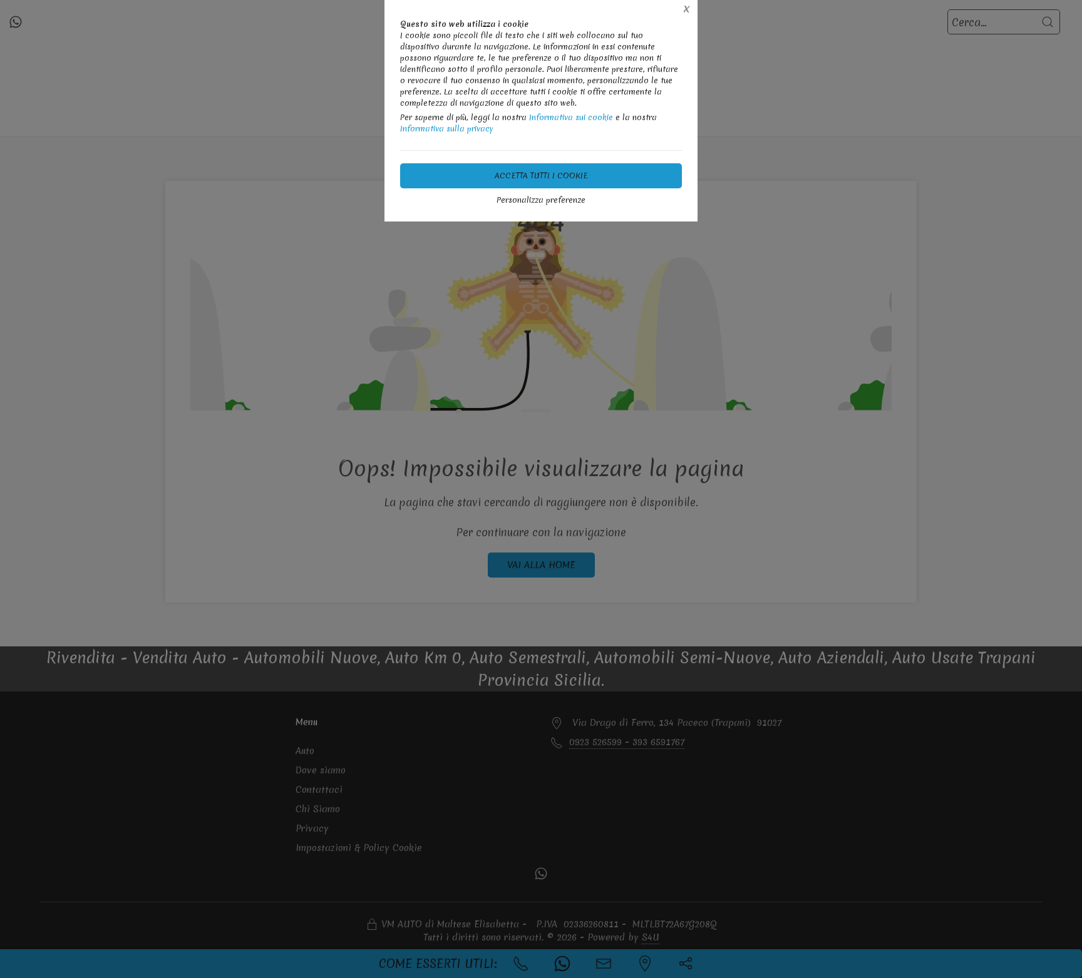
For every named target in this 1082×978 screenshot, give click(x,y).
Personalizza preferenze (541, 200)
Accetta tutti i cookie (541, 175)
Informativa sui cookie (571, 117)
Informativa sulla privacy (446, 128)
